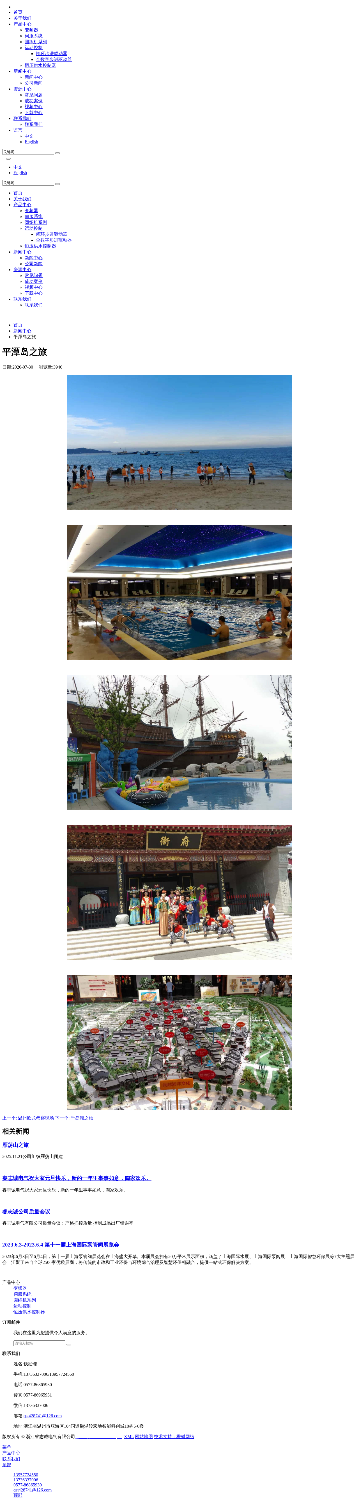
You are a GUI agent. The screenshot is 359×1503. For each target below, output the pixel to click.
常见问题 (34, 94)
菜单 (6, 1447)
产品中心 (22, 24)
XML (129, 1436)
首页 (17, 12)
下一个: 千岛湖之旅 (74, 1118)
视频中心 (34, 106)
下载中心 (34, 112)
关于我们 (22, 18)
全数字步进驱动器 (54, 59)
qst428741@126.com (43, 1415)
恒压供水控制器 (40, 65)
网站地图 (144, 1436)
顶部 (6, 1464)
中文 (29, 136)
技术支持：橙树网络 (174, 1436)
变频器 (31, 30)
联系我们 (22, 118)
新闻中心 (22, 71)
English (31, 141)
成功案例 (34, 100)
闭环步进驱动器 (51, 53)
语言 (17, 130)
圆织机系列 (36, 41)
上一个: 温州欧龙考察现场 (28, 1118)
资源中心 (22, 89)
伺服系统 (34, 35)
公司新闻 (34, 83)
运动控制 (34, 47)
